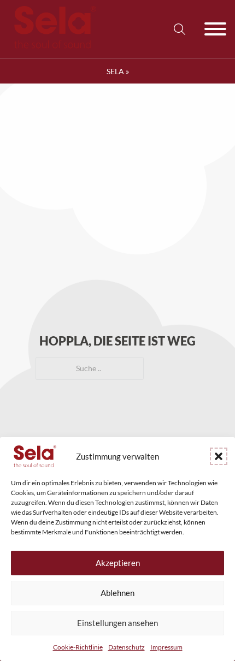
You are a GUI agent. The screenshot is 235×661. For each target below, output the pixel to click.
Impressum (166, 647)
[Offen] (215, 28)
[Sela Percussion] (52, 45)
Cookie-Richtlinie (78, 647)
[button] (218, 456)
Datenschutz (126, 647)
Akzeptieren (118, 563)
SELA (115, 71)
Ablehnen (117, 593)
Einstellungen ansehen (117, 623)
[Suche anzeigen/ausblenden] (179, 29)
